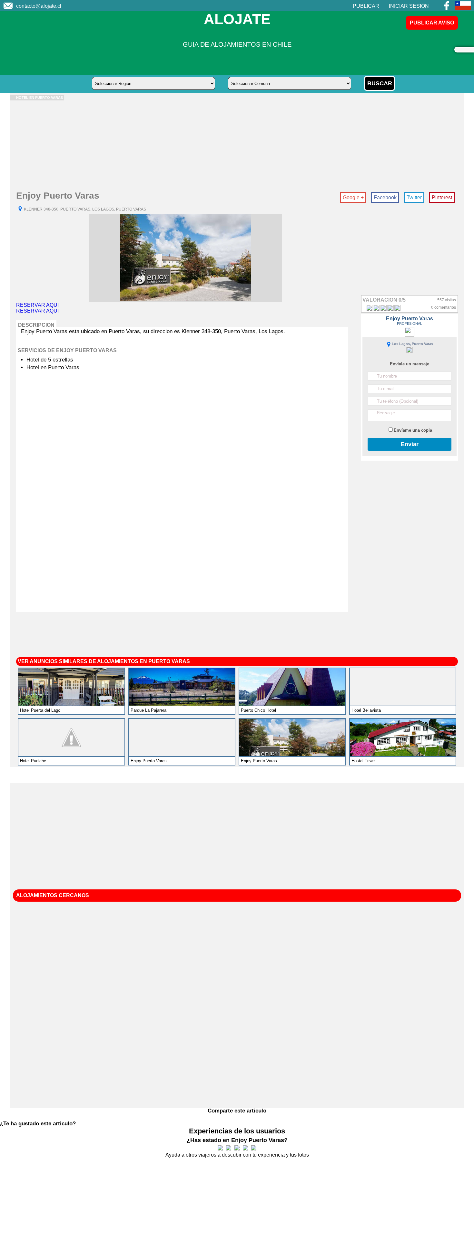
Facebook (385, 197)
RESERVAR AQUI (37, 305)
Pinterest (442, 197)
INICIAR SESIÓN (409, 6)
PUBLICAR (366, 6)
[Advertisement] (203, 145)
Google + (353, 197)
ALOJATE (237, 19)
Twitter (414, 197)
